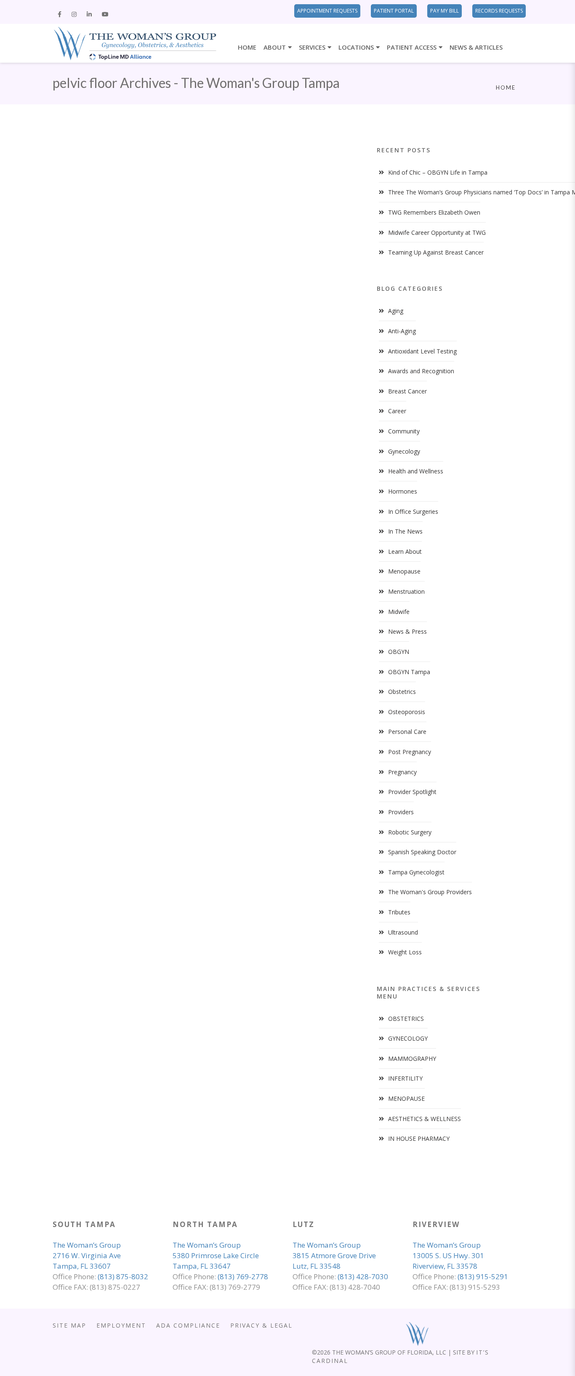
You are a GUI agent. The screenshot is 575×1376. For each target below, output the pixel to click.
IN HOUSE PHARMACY (419, 1138)
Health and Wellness (415, 471)
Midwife (399, 612)
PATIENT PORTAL (394, 10)
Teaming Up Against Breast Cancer (436, 252)
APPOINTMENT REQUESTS (327, 10)
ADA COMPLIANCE (188, 1325)
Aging (395, 311)
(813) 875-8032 (123, 1276)
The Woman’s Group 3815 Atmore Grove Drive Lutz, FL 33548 (334, 1255)
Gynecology (404, 451)
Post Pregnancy (409, 752)
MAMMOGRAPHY (412, 1059)
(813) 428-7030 (363, 1276)
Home (506, 87)
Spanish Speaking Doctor (422, 852)
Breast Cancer (407, 391)
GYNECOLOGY (408, 1038)
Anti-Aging (402, 331)
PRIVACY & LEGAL (261, 1325)
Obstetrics (402, 692)
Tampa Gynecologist (416, 872)
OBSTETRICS (406, 1019)
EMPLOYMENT (121, 1325)
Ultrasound (403, 932)
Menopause (404, 571)
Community (404, 431)
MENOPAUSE (406, 1098)
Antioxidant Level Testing (422, 351)
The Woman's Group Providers (430, 892)
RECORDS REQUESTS (499, 10)
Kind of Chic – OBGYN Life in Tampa (437, 172)
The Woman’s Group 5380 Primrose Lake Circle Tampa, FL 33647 (216, 1255)
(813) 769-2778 (243, 1276)
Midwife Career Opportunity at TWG (437, 232)
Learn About (405, 551)
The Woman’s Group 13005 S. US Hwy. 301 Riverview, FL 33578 (448, 1255)
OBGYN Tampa (409, 672)
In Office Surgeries (413, 511)
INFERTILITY (405, 1078)
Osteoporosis (406, 712)
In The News (405, 531)
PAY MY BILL (444, 10)
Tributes (399, 912)
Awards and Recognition (421, 371)
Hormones (402, 491)
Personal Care (407, 732)
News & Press (407, 631)
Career (397, 411)
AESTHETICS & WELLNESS (424, 1119)
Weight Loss (405, 952)
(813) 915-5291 (483, 1276)
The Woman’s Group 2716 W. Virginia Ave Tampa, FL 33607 (87, 1255)
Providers (401, 812)
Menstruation (406, 591)
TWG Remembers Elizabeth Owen (434, 212)
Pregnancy (402, 772)
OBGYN (398, 652)
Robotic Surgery (409, 832)
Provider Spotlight (412, 792)
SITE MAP (69, 1325)
